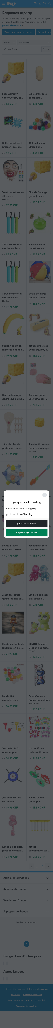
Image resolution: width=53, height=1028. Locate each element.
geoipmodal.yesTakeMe (26, 532)
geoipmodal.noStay (26, 523)
